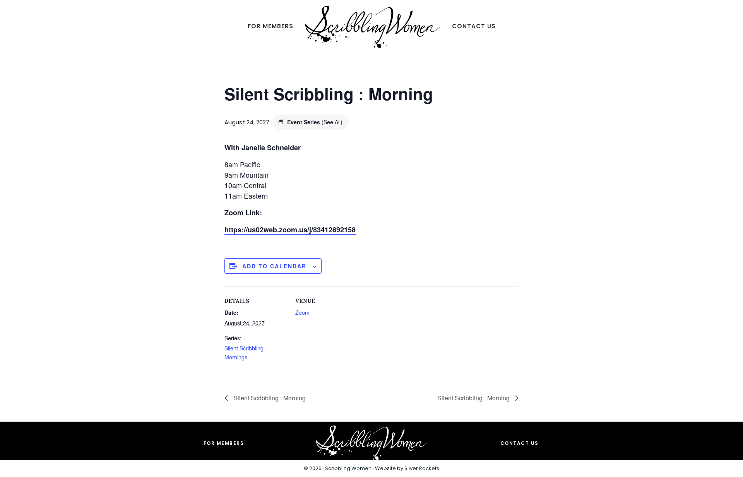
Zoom (302, 312)
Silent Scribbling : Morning (269, 397)
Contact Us (519, 443)
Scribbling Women (348, 468)
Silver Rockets (421, 468)
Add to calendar (274, 266)
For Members (224, 443)
